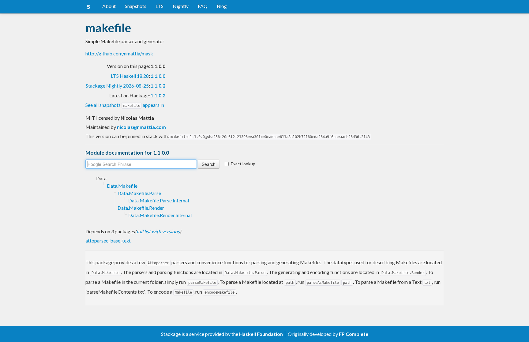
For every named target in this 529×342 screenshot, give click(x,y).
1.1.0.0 (158, 76)
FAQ (203, 6)
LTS (159, 6)
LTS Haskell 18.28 (130, 76)
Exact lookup (243, 163)
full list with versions (158, 231)
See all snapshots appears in (124, 105)
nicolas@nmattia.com (141, 127)
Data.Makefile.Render (141, 208)
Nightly (181, 6)
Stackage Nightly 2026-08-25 (117, 85)
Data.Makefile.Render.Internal (160, 215)
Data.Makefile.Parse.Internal (158, 200)
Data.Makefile (122, 186)
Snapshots (135, 6)
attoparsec (96, 240)
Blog (222, 6)
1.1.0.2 (158, 85)
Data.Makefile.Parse (139, 193)
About (109, 6)
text (126, 240)
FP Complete (353, 334)
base (115, 240)
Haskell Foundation (261, 334)
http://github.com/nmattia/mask (119, 53)
